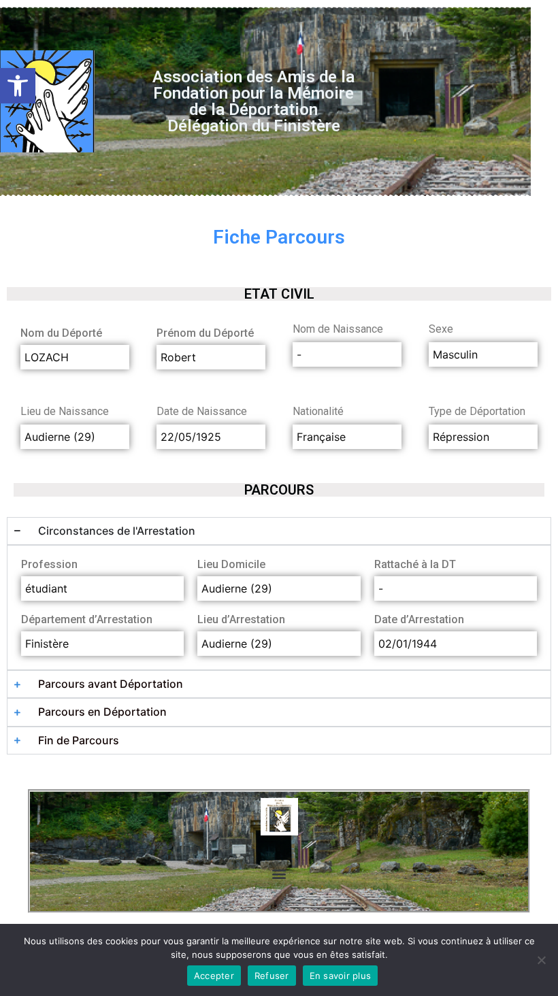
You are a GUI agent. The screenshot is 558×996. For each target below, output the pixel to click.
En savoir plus (341, 975)
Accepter (214, 975)
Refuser (272, 975)
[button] (17, 85)
